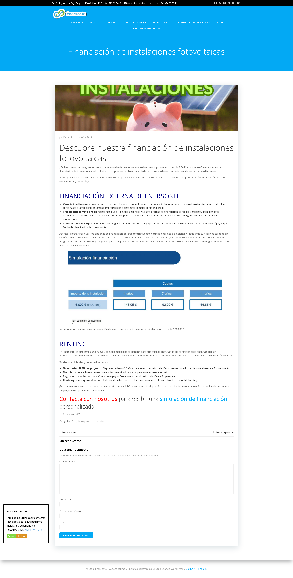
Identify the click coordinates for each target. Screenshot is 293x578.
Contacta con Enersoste (193, 22)
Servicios (75, 22)
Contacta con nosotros (88, 399)
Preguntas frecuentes (146, 28)
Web (62, 522)
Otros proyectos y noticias (91, 421)
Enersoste (68, 137)
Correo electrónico (71, 511)
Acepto (11, 536)
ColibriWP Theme (196, 569)
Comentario (67, 461)
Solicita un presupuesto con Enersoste (148, 22)
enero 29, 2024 (84, 137)
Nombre (65, 499)
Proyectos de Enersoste (104, 22)
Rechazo (21, 536)
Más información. (35, 529)
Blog (220, 22)
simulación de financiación (193, 399)
